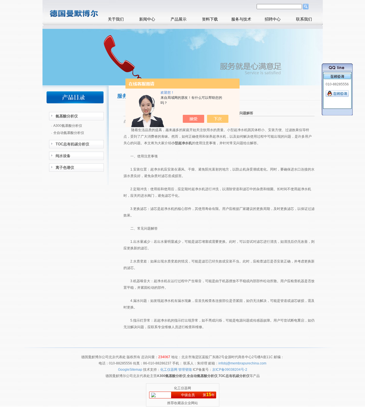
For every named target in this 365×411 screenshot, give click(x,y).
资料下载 (210, 19)
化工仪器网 (182, 388)
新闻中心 (147, 19)
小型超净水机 (181, 143)
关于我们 (116, 19)
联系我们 (304, 19)
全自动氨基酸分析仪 (68, 133)
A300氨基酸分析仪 (67, 126)
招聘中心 (273, 19)
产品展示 (178, 19)
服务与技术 (241, 19)
